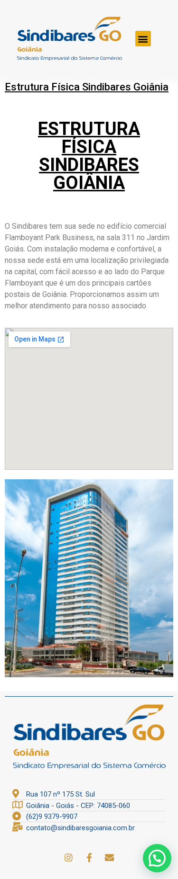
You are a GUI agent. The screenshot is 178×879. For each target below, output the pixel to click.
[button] (143, 38)
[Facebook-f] (89, 858)
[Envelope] (110, 858)
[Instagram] (69, 858)
